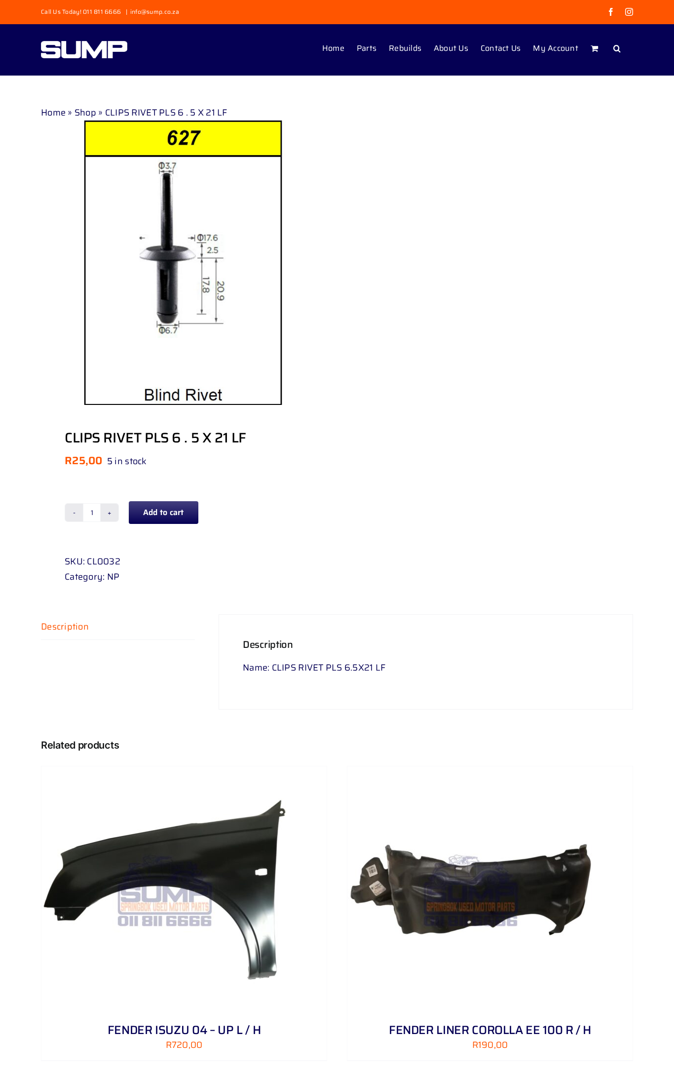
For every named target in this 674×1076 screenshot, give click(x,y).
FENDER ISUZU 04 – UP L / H (184, 1030)
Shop (85, 113)
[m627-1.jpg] (183, 262)
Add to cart (163, 512)
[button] (617, 47)
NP (113, 577)
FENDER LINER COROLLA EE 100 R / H (490, 1030)
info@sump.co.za (154, 11)
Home (53, 113)
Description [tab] (65, 627)
